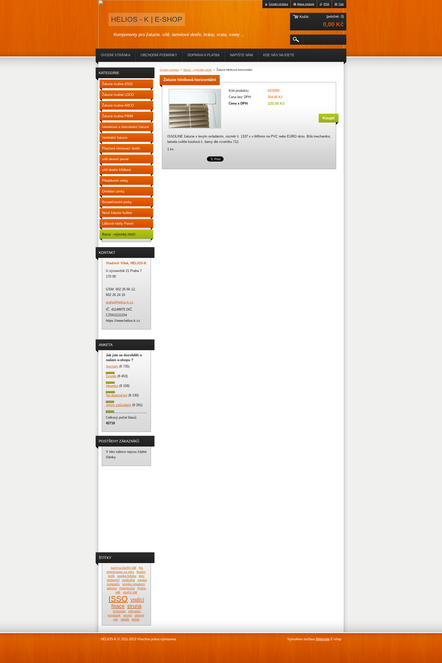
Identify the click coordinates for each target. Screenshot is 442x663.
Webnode (323, 639)
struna (134, 606)
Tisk (341, 4)
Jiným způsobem (118, 405)
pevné (127, 615)
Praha (141, 588)
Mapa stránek (305, 4)
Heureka (112, 386)
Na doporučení (116, 395)
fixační (141, 572)
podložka (128, 580)
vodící (137, 599)
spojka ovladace (133, 584)
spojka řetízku (126, 576)
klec (142, 576)
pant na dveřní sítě (123, 567)
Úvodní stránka (169, 69)
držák (135, 619)
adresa (112, 588)
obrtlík (125, 619)
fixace (118, 606)
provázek (119, 611)
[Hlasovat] (110, 373)
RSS (326, 4)
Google (111, 376)
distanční (113, 580)
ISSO (118, 598)
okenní (139, 615)
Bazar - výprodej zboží (197, 69)
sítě (117, 592)
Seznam (112, 366)
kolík (111, 576)
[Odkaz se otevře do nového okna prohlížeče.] (195, 129)
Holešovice (127, 588)
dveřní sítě (130, 592)
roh (115, 619)
